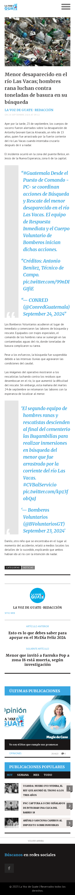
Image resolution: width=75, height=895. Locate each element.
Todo (48, 775)
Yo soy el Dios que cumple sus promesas (33, 744)
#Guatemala (36, 173)
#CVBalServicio (40, 485)
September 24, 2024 (43, 314)
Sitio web (10, 613)
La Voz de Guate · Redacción (29, 110)
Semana (23, 775)
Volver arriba (36, 840)
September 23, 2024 (43, 531)
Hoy (9, 775)
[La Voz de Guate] (29, 6)
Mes (36, 775)
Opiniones (15, 753)
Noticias (28, 567)
